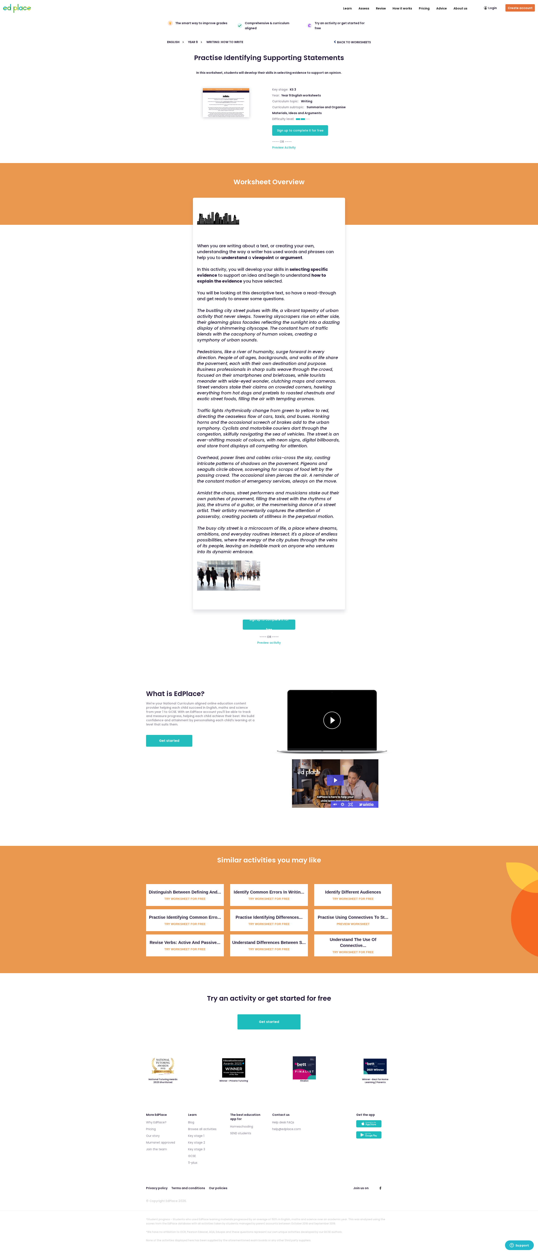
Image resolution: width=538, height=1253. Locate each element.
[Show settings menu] (343, 804)
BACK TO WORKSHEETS (353, 42)
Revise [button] (381, 8)
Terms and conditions (188, 1188)
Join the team (156, 1149)
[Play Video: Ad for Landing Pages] (335, 780)
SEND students (240, 1133)
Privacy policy (156, 1188)
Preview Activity (284, 147)
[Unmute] (335, 804)
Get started (169, 740)
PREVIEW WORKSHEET (353, 924)
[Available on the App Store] (374, 1125)
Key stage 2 (196, 1142)
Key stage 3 (196, 1149)
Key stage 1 (196, 1136)
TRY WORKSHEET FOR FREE (185, 898)
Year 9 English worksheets (301, 95)
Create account (520, 8)
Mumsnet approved (160, 1142)
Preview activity (269, 643)
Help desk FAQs (283, 1122)
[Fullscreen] (351, 804)
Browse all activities (202, 1129)
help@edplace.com (286, 1129)
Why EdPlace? (156, 1122)
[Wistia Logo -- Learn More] (366, 804)
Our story (153, 1136)
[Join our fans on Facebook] (380, 1188)
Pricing (424, 8)
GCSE (192, 1156)
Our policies (218, 1188)
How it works (402, 8)
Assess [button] (364, 8)
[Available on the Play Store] (374, 1136)
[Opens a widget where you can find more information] (519, 1245)
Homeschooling (241, 1126)
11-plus (192, 1163)
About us (460, 8)
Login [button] (492, 8)
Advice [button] (441, 8)
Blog (191, 1122)
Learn (347, 8)
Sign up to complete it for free (300, 130)
